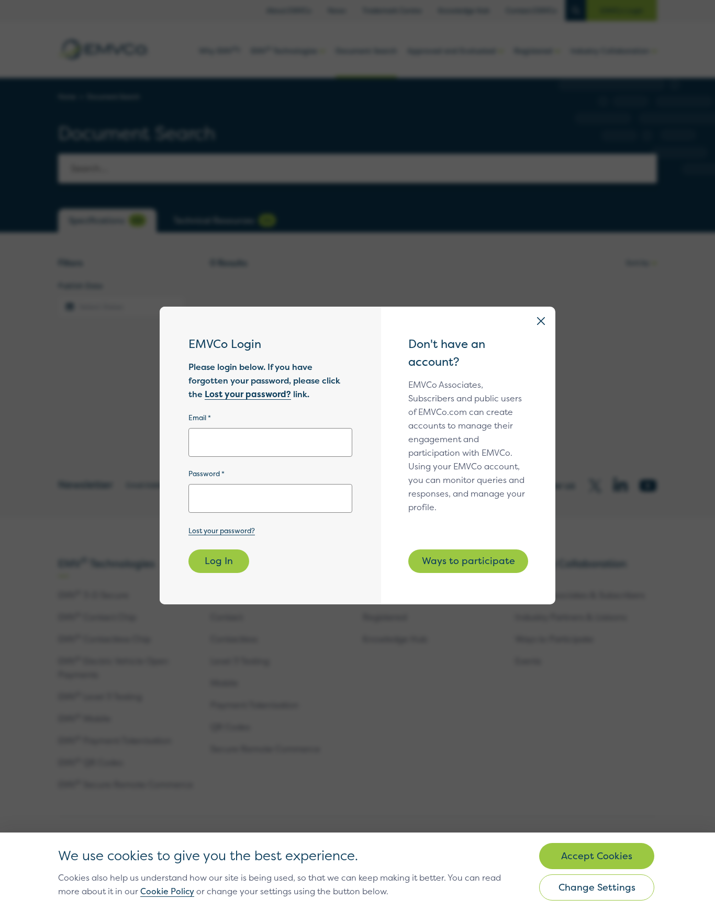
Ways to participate (468, 560)
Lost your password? (248, 394)
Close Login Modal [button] (541, 321)
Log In (219, 560)
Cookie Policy (167, 891)
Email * (199, 417)
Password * (206, 473)
